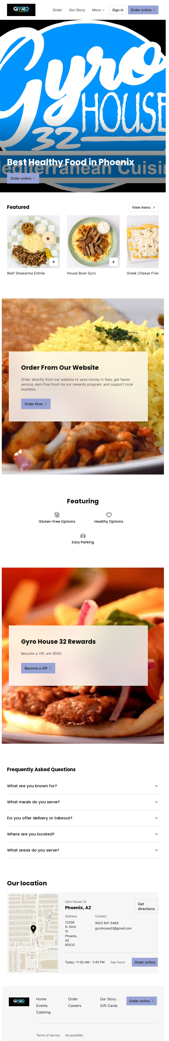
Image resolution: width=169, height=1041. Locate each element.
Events (42, 1005)
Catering (43, 1012)
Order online (144, 962)
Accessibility (74, 1035)
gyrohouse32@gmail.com (113, 928)
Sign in (118, 10)
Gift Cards (109, 1005)
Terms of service (48, 1035)
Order (57, 10)
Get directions (146, 906)
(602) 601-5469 (107, 923)
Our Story (77, 10)
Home (41, 999)
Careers (74, 1005)
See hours (117, 962)
